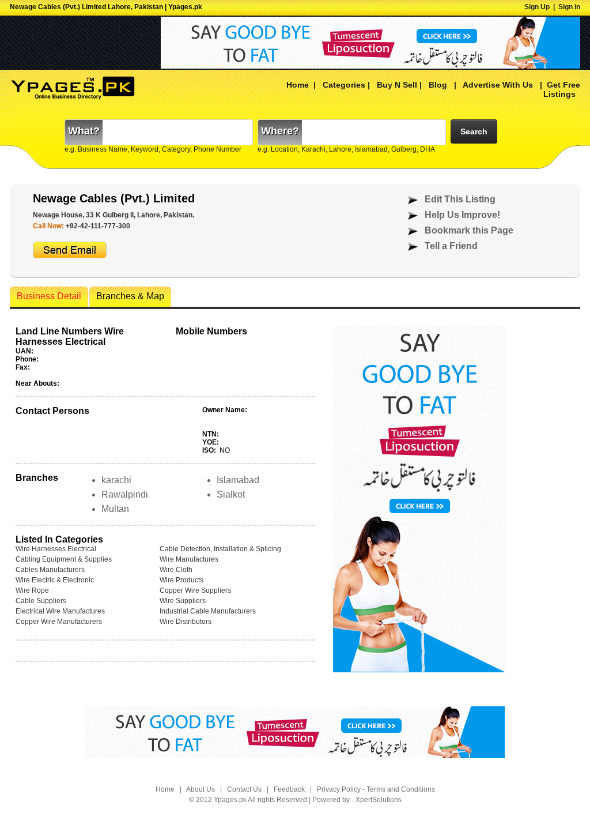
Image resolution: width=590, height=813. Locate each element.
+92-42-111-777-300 (98, 226)
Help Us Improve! (462, 215)
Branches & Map (130, 296)
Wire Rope (32, 590)
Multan (115, 509)
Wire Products (181, 580)
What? (84, 131)
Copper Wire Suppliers (195, 590)
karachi (116, 480)
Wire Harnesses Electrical (56, 549)
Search (473, 131)
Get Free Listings (561, 89)
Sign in (569, 7)
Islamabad (238, 480)
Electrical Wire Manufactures (60, 611)
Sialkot (231, 494)
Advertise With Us (497, 84)
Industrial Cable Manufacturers (208, 611)
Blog (438, 84)
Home (297, 84)
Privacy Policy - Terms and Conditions (376, 789)
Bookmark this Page (469, 230)
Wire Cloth (176, 570)
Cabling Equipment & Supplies (64, 559)
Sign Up (537, 7)
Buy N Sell (397, 84)
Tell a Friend (451, 246)
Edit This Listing (460, 199)
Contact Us (244, 789)
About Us (200, 789)
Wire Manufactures (189, 559)
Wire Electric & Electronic (55, 580)
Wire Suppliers (183, 601)
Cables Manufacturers (50, 570)
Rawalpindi (124, 494)
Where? (280, 131)
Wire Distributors (185, 622)
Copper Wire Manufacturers (59, 622)
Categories (344, 84)
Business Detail (49, 296)
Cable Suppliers (41, 601)
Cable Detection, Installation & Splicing (220, 549)
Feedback (289, 789)
